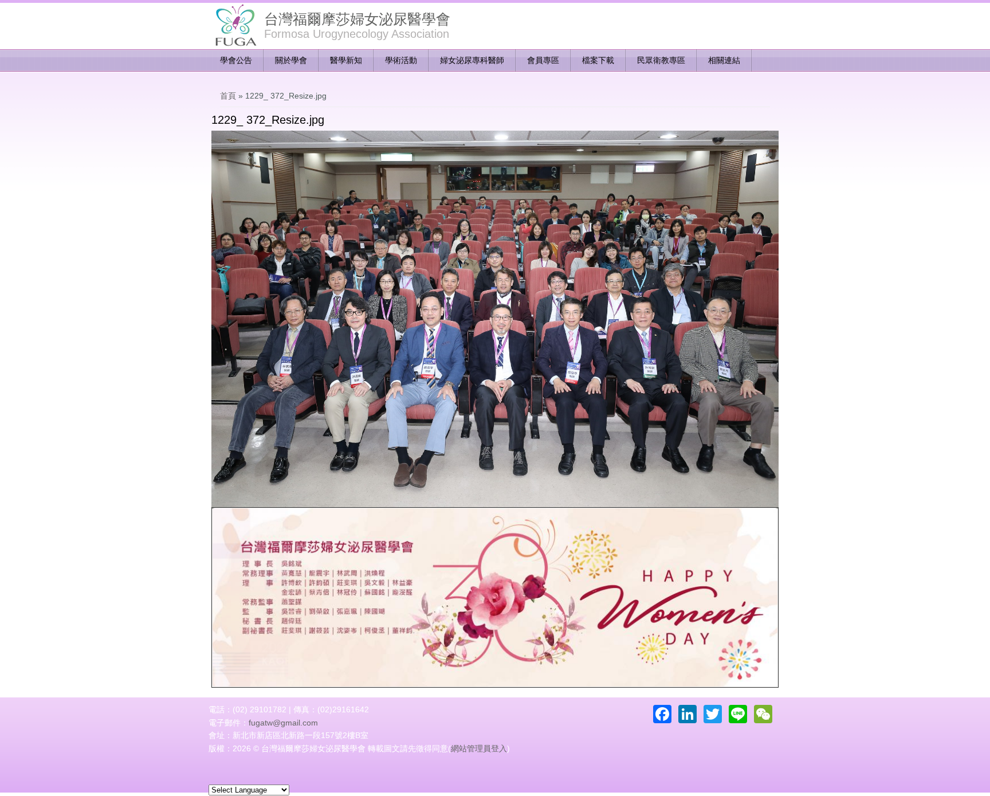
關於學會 (291, 60)
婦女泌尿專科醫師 (472, 60)
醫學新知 (346, 60)
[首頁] (235, 26)
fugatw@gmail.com (283, 722)
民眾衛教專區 (661, 60)
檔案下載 (598, 60)
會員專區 (543, 60)
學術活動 (401, 60)
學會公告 (236, 60)
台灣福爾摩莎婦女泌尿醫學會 (357, 19)
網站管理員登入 (479, 748)
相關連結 (724, 60)
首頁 (228, 95)
